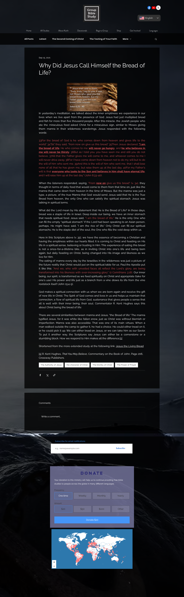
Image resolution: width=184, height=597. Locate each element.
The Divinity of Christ (102, 365)
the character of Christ (77, 365)
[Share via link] (54, 375)
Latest (42, 39)
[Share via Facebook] (40, 375)
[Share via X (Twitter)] (47, 375)
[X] (158, 7)
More (125, 39)
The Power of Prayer (126, 365)
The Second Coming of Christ (68, 39)
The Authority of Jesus (51, 365)
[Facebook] (149, 7)
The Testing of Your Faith (103, 39)
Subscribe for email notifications (70, 441)
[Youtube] (154, 7)
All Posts (28, 39)
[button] (156, 39)
